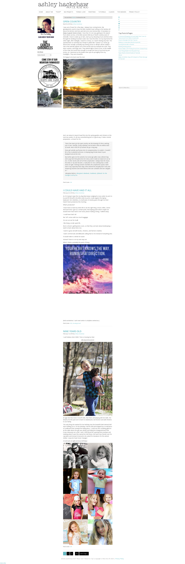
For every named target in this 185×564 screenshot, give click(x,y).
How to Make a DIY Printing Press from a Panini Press (133, 48)
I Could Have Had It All (77, 190)
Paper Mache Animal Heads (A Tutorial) (129, 53)
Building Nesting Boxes (125, 46)
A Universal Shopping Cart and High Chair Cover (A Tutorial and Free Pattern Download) (132, 37)
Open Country (72, 21)
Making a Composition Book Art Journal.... (130, 42)
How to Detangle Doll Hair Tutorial (128, 40)
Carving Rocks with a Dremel (126, 44)
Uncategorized (77, 323)
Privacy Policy (119, 559)
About (120, 55)
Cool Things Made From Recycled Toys (129, 51)
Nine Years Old (72, 331)
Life (71, 182)
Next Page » (84, 553)
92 (77, 553)
